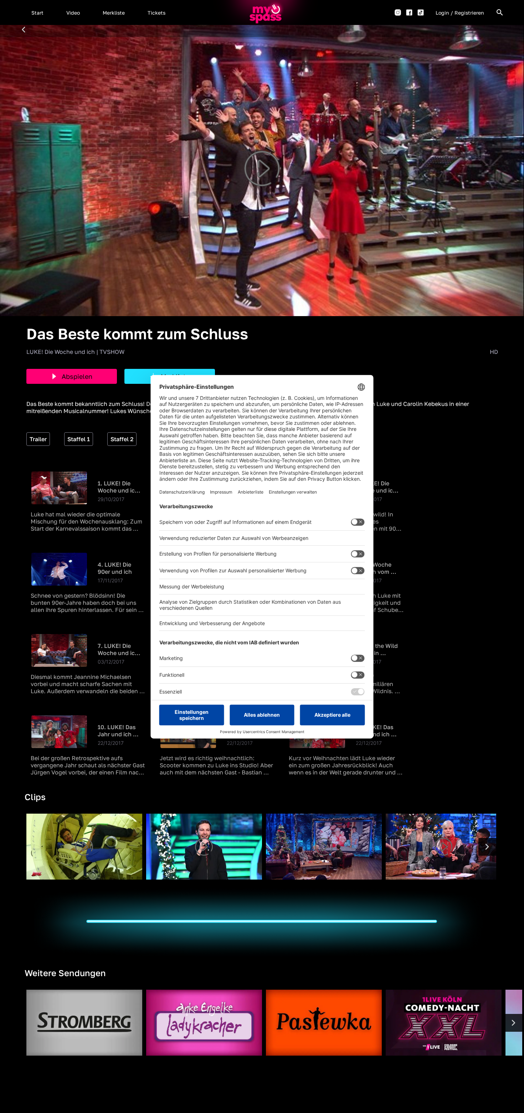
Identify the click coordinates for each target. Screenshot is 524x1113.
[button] (37, 12)
